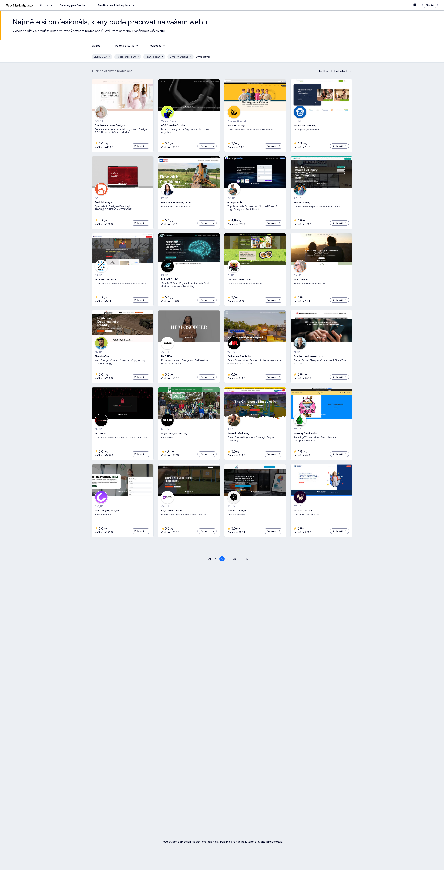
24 (228, 558)
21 (209, 558)
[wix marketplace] (19, 5)
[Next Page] (253, 558)
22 (215, 558)
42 (247, 558)
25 (234, 558)
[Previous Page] (190, 558)
